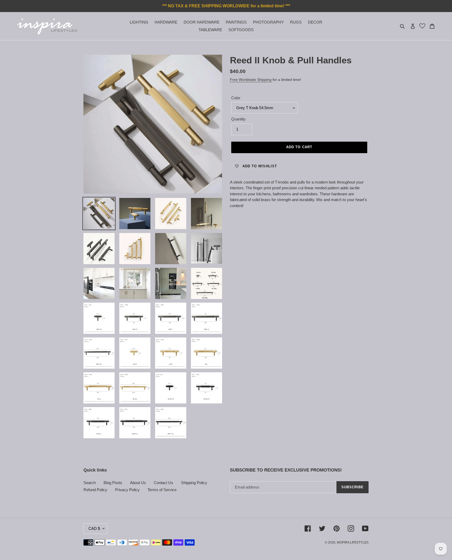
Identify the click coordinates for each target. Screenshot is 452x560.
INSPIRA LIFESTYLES (353, 542)
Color (235, 98)
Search (89, 482)
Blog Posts (113, 482)
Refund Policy (95, 489)
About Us (138, 482)
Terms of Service (162, 489)
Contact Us (163, 482)
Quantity (238, 119)
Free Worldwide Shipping (251, 79)
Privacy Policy (127, 489)
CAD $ (94, 528)
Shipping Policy (194, 482)
